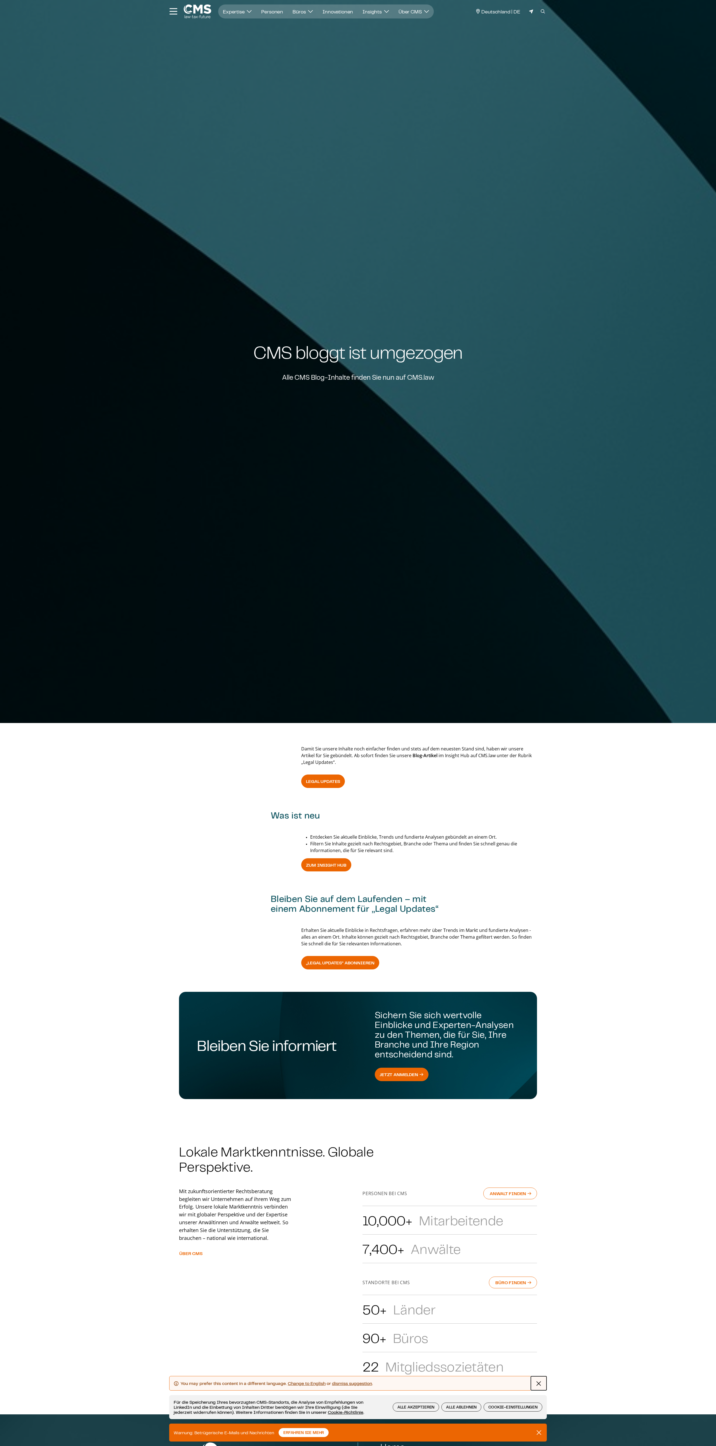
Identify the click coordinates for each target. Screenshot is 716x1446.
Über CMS (411, 11)
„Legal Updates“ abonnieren (340, 962)
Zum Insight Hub (326, 865)
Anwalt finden (508, 1193)
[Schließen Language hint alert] (539, 1383)
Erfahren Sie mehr (303, 1432)
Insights (372, 11)
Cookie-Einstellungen (513, 1407)
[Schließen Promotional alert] (539, 1432)
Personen (272, 11)
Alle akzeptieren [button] (415, 1407)
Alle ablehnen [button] (461, 1407)
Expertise (234, 11)
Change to (307, 1383)
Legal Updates (323, 781)
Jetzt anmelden (399, 1074)
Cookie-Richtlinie (345, 1412)
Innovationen (337, 11)
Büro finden (511, 1282)
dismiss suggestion (352, 1383)
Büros (300, 11)
